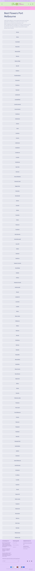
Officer (17, 383)
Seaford (17, 450)
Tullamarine (17, 508)
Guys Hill (17, 243)
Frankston (17, 229)
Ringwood (17, 426)
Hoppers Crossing (17, 263)
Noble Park (17, 378)
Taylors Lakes (17, 499)
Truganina (17, 503)
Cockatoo (17, 133)
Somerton (17, 455)
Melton (17, 325)
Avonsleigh (17, 41)
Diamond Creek (17, 181)
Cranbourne (17, 152)
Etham (17, 219)
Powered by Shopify (16, 568)
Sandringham (17, 446)
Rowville (17, 436)
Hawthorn (17, 258)
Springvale (17, 470)
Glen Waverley (17, 234)
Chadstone (17, 114)
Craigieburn (17, 147)
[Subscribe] (18, 561)
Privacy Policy (15, 542)
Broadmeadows (17, 75)
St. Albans (17, 475)
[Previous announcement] (2, 1)
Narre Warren (17, 373)
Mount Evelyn (17, 369)
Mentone (17, 330)
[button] (2, 4)
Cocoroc (17, 138)
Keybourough (17, 287)
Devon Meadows (17, 176)
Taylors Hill (17, 494)
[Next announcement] (33, 1)
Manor (17, 311)
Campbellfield (17, 99)
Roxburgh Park (17, 441)
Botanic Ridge (17, 61)
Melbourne (17, 320)
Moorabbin (17, 354)
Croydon (17, 157)
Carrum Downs (17, 109)
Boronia (17, 56)
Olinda (17, 388)
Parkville (17, 393)
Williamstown (17, 532)
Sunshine (17, 484)
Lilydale (17, 306)
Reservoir (17, 422)
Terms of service (31, 568)
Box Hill (17, 65)
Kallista (17, 277)
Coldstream (17, 142)
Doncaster (17, 191)
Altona (17, 37)
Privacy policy (26, 568)
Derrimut (17, 171)
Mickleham (17, 340)
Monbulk (17, 349)
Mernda (17, 335)
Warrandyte (17, 513)
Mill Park (17, 345)
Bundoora (17, 85)
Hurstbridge (17, 268)
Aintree (17, 32)
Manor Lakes (17, 316)
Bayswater (17, 46)
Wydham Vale (17, 537)
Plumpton (17, 402)
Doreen (17, 200)
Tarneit (17, 489)
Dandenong (17, 162)
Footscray (17, 224)
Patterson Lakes (17, 397)
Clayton (17, 123)
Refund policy (21, 568)
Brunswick (17, 80)
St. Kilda (17, 479)
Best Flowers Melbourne (11, 568)
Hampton (17, 253)
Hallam (17, 248)
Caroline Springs (17, 104)
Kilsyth (17, 292)
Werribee (17, 527)
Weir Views (17, 523)
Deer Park (17, 166)
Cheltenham (17, 118)
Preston (17, 417)
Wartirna (17, 518)
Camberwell (17, 94)
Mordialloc (17, 364)
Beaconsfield (17, 51)
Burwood (17, 89)
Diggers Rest (17, 186)
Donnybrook (17, 195)
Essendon (17, 215)
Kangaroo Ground (17, 282)
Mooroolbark (17, 359)
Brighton (17, 70)
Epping (17, 210)
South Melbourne (17, 460)
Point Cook (17, 407)
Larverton (17, 301)
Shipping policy (31, 569)
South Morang (17, 465)
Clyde (17, 128)
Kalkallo (17, 272)
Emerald (17, 205)
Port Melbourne (17, 412)
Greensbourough (17, 239)
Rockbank (17, 431)
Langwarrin (17, 296)
